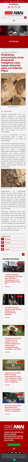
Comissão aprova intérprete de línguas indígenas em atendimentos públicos (13, 310)
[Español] (17, 4)
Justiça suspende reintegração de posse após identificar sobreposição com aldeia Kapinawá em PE (13, 279)
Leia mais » (7, 286)
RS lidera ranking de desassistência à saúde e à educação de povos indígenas (12, 408)
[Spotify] (19, 7)
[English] (10, 4)
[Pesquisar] (25, 18)
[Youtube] (16, 7)
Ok (14, 459)
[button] (14, 20)
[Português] (15, 4)
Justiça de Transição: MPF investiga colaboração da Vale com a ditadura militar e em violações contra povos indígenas (13, 377)
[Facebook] (12, 7)
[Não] (25, 457)
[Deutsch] (14, 4)
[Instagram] (9, 7)
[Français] (12, 4)
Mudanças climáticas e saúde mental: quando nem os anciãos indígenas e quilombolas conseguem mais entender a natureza (13, 343)
